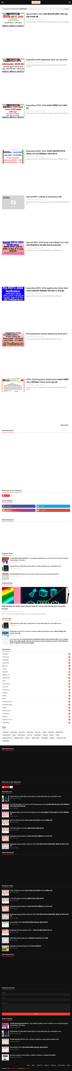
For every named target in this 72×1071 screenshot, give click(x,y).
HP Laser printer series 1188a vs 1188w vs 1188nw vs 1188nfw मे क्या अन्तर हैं (32, 1055)
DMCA (68, 1065)
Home (28, 1065)
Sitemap (46, 1065)
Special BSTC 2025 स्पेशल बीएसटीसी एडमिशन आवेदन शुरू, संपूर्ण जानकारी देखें (47, 15)
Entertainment (36, 678)
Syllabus (36, 716)
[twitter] (53, 506)
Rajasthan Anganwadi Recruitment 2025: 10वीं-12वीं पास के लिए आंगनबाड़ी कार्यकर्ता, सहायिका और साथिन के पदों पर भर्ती (39, 845)
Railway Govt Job (36, 701)
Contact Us (39, 1065)
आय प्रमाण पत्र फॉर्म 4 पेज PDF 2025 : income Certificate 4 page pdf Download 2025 (34, 574)
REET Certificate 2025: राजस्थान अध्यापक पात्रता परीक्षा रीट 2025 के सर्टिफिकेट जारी (31, 820)
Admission (36, 654)
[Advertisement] (36, 42)
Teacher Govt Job (36, 719)
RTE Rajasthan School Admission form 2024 (46, 334)
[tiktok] (19, 514)
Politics (36, 695)
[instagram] (19, 510)
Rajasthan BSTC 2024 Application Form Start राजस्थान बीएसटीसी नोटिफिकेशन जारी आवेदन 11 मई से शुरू (47, 289)
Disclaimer (53, 1065)
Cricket (36, 669)
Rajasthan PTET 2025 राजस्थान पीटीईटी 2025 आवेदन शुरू (46, 106)
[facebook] (19, 506)
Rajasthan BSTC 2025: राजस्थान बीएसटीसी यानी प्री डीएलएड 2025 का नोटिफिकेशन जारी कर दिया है (45, 152)
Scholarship (36, 713)
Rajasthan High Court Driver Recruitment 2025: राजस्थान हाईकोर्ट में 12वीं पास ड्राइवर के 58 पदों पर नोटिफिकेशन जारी (39, 813)
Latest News (36, 689)
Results (36, 707)
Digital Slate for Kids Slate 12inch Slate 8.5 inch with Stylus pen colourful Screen (35, 566)
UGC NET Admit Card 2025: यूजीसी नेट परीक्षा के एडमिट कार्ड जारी (27, 828)
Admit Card (36, 657)
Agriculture (36, 660)
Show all (67, 9)
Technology (36, 722)
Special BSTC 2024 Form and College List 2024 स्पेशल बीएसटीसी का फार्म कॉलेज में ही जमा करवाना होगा (47, 243)
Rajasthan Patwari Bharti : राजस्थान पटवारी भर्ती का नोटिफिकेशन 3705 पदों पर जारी (31, 836)
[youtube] (53, 510)
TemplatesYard (14, 1068)
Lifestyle (36, 692)
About (33, 1065)
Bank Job (36, 666)
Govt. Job (36, 686)
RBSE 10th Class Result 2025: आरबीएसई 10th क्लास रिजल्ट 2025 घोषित (29, 938)
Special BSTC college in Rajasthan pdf (44, 197)
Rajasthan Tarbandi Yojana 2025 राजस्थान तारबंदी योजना (25, 946)
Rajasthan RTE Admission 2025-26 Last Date (47, 60)
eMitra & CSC (36, 675)
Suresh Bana (31, 19)
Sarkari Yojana (36, 710)
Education (36, 672)
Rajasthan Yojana (36, 704)
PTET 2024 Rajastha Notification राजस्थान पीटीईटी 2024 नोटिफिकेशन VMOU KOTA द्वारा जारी (47, 380)
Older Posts (64, 425)
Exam (36, 680)
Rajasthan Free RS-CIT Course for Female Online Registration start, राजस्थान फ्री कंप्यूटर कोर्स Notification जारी (38, 632)
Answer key (36, 663)
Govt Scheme (36, 683)
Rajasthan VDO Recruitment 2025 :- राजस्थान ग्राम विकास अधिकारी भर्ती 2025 (31, 930)
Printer (36, 698)
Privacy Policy (61, 1065)
